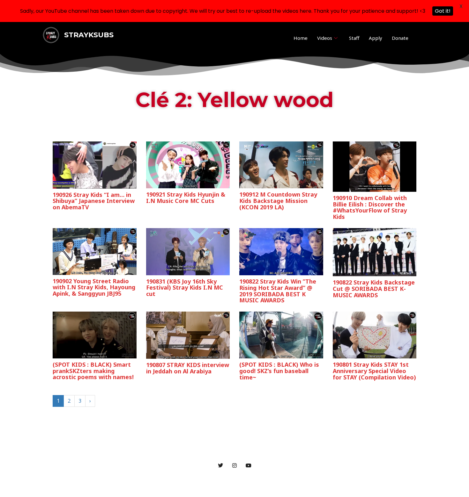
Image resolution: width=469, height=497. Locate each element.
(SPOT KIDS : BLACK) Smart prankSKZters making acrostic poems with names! (93, 371)
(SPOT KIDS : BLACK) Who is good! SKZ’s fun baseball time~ (279, 371)
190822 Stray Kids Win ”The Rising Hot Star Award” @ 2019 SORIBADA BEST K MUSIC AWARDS (277, 290)
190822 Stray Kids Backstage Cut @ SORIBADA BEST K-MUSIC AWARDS (374, 288)
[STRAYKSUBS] (51, 34)
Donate (400, 38)
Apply (375, 38)
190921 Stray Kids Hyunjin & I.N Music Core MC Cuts (185, 198)
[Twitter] (220, 465)
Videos (324, 38)
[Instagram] (234, 465)
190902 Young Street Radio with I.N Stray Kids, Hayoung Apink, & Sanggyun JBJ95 (94, 287)
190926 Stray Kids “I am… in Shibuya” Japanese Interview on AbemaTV (94, 201)
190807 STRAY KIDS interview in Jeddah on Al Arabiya (187, 368)
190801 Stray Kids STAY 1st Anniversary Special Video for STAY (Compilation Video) (374, 371)
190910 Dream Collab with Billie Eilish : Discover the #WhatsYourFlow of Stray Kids (370, 207)
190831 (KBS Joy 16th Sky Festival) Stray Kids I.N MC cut (184, 287)
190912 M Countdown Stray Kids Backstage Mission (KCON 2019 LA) (278, 201)
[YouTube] (248, 465)
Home (301, 38)
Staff (354, 38)
